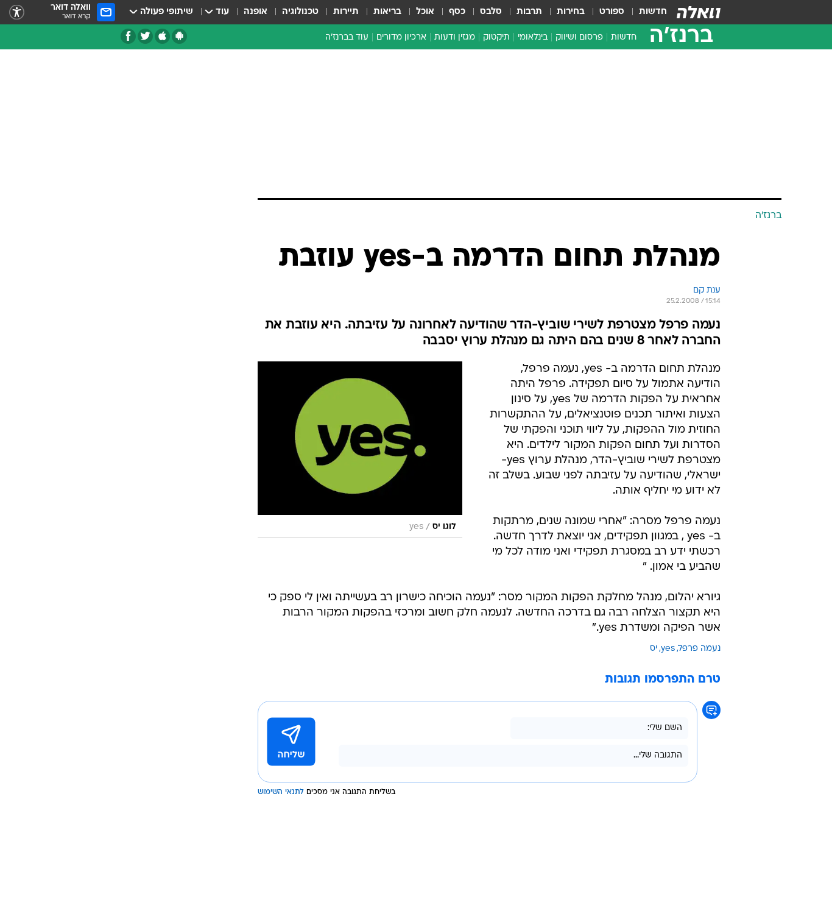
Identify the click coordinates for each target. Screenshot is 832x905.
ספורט (611, 11)
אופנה (255, 11)
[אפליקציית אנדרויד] (179, 36)
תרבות (529, 11)
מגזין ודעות (454, 37)
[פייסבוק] (128, 36)
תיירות (346, 11)
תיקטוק (496, 37)
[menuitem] (645, 12)
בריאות (387, 11)
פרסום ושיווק (579, 37)
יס (653, 649)
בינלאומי (533, 37)
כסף (457, 11)
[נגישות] (16, 12)
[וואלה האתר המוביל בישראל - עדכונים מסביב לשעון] (699, 12)
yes (668, 649)
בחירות (571, 11)
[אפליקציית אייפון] (162, 36)
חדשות (653, 11)
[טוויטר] (145, 36)
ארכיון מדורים (401, 37)
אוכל (425, 11)
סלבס (491, 11)
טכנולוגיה (300, 11)
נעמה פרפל (700, 649)
